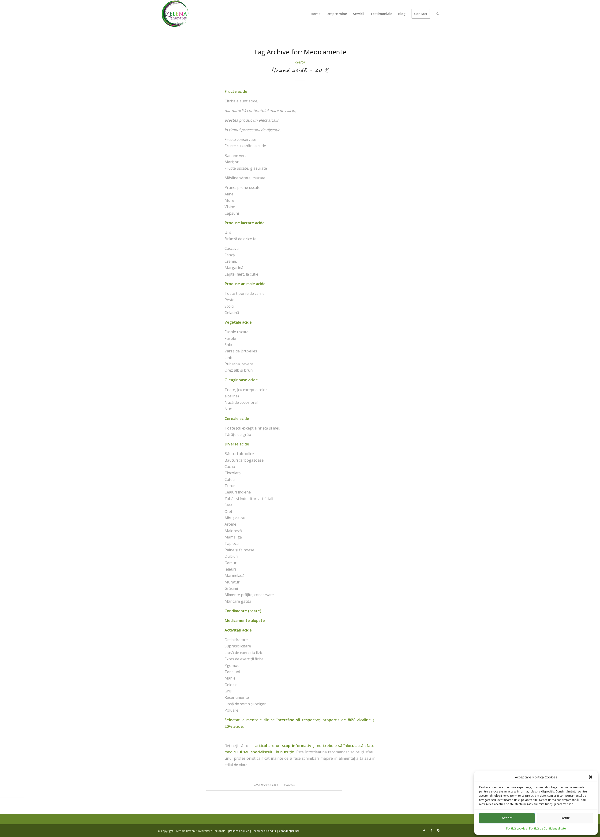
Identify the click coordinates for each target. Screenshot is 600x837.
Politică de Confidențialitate (547, 828)
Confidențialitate (289, 831)
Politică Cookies (239, 831)
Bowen (300, 62)
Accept (507, 818)
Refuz (565, 818)
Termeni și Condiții (264, 831)
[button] (590, 777)
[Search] (437, 14)
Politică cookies (516, 828)
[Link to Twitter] (424, 830)
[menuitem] (315, 14)
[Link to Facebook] (431, 830)
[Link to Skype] (438, 830)
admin (290, 785)
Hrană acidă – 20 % (300, 69)
